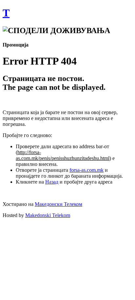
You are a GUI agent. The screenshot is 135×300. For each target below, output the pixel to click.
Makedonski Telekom (47, 215)
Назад (51, 182)
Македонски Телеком (58, 204)
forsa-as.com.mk (86, 170)
